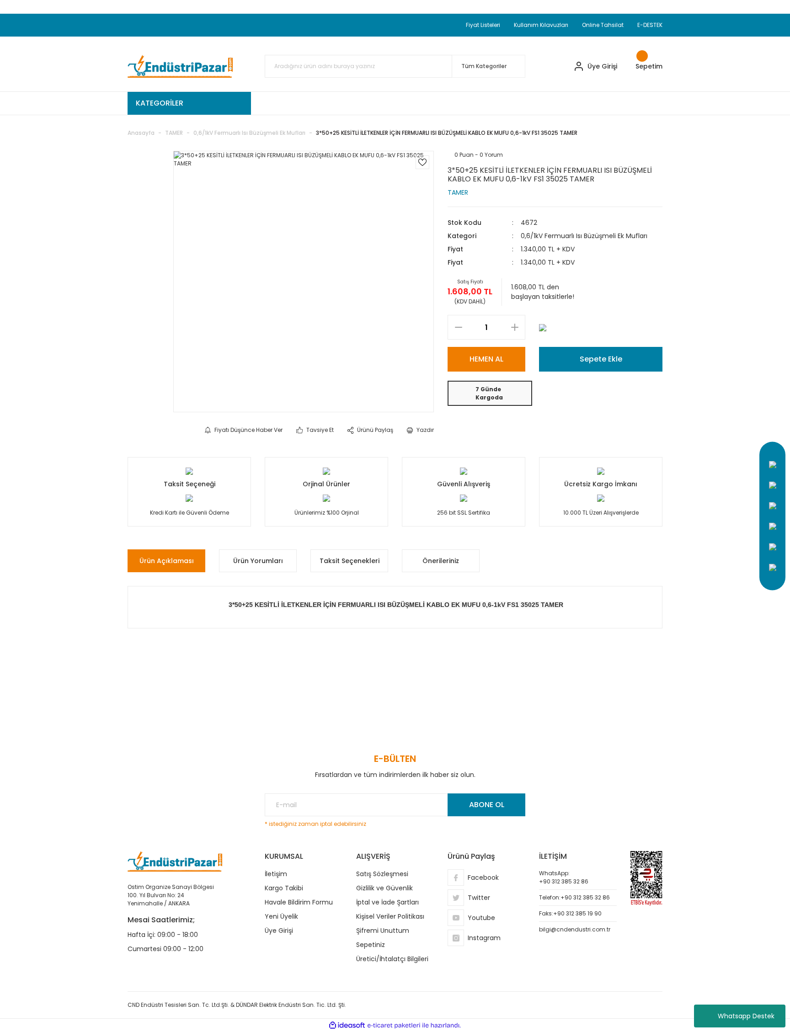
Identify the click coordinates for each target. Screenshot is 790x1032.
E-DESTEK (649, 25)
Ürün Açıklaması (166, 560)
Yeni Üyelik (281, 916)
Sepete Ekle (601, 359)
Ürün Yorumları (258, 560)
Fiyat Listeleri (483, 25)
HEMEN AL (486, 359)
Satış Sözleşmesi (382, 873)
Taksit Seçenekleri (349, 560)
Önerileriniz (440, 560)
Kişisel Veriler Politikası (390, 916)
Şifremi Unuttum (382, 930)
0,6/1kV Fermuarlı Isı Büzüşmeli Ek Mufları (584, 235)
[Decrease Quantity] (458, 327)
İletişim (276, 873)
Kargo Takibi (284, 888)
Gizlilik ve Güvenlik (384, 888)
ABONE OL (486, 804)
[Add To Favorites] (422, 162)
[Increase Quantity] (514, 327)
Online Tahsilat (603, 25)
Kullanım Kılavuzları (541, 25)
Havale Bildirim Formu (299, 902)
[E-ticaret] (394, 1025)
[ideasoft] (347, 1025)
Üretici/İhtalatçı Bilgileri (392, 958)
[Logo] (180, 66)
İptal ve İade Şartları (387, 902)
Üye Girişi (279, 930)
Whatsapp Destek (746, 1016)
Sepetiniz (370, 944)
